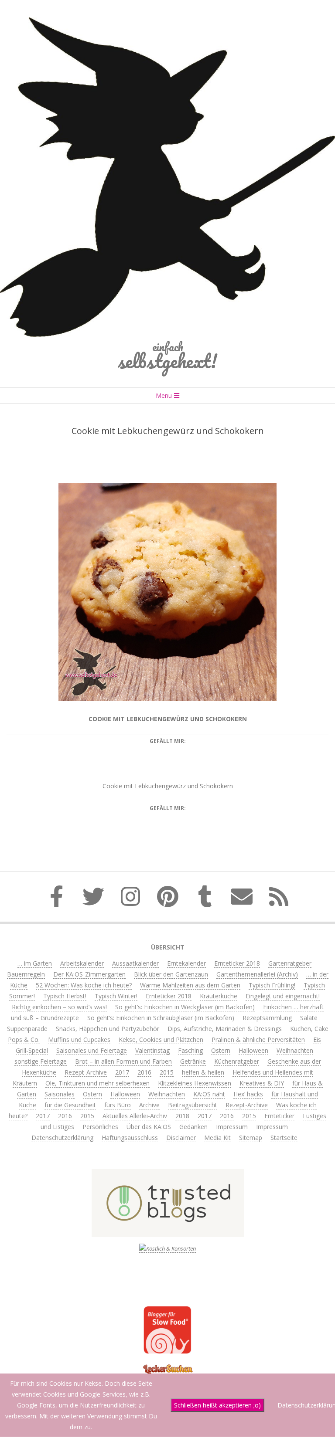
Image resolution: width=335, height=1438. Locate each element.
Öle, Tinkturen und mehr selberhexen (97, 1083)
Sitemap (250, 1137)
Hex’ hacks (248, 1094)
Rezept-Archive (86, 1072)
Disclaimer (181, 1137)
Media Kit (217, 1137)
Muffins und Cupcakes (79, 1039)
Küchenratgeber (236, 1061)
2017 (122, 1072)
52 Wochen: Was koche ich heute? (84, 985)
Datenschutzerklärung (62, 1137)
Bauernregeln (26, 974)
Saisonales (59, 1094)
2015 (167, 1072)
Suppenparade (27, 1028)
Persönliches (100, 1127)
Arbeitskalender (82, 963)
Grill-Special (32, 1050)
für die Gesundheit (70, 1105)
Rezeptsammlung (267, 1018)
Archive (149, 1105)
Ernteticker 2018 (237, 963)
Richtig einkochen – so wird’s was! (59, 1007)
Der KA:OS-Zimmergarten (89, 974)
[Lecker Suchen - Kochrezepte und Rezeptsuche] (167, 1365)
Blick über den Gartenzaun (171, 974)
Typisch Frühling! (272, 985)
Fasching (190, 1050)
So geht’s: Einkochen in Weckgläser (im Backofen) (185, 1007)
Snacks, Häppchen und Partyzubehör (107, 1028)
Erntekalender (186, 963)
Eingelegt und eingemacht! (283, 996)
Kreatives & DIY (261, 1083)
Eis (317, 1039)
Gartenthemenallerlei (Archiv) (257, 974)
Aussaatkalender (135, 963)
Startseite (283, 1137)
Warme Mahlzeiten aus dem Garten (190, 985)
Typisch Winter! (116, 996)
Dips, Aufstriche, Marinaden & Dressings (225, 1028)
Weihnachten (295, 1050)
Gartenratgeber (289, 963)
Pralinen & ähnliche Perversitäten (258, 1039)
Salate (309, 1018)
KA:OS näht (209, 1094)
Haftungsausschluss (130, 1137)
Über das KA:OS (148, 1127)
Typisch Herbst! (64, 996)
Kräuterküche (218, 996)
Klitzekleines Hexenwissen (194, 1083)
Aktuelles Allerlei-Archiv (135, 1116)
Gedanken (193, 1127)
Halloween (253, 1050)
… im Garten (34, 963)
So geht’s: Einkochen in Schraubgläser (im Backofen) (160, 1018)
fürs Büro (117, 1105)
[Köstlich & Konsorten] (167, 1249)
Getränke (193, 1061)
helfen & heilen (203, 1072)
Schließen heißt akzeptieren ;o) (217, 1405)
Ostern (220, 1050)
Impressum (232, 1127)
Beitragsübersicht (192, 1105)
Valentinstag (152, 1050)
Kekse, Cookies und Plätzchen (161, 1039)
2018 (182, 1116)
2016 (144, 1072)
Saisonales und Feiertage (91, 1050)
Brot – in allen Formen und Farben (123, 1061)
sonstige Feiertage (40, 1061)
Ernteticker (279, 1116)
